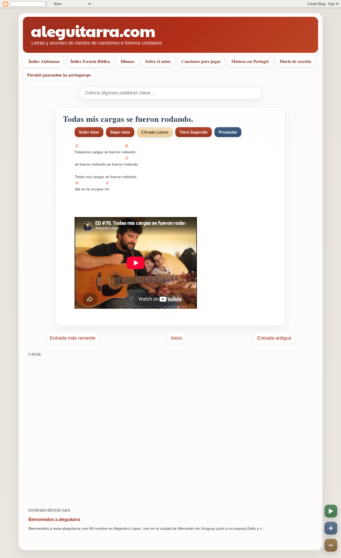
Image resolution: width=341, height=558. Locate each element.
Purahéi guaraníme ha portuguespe (59, 75)
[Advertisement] (170, 429)
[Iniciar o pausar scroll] (330, 511)
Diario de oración (295, 61)
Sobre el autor (158, 61)
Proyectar (228, 132)
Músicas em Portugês (250, 61)
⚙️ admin (170, 314)
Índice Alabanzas (44, 61)
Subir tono (89, 132)
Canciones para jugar (201, 61)
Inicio (176, 338)
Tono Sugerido (194, 132)
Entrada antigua (274, 338)
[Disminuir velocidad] (330, 545)
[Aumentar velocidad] (330, 528)
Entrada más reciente (72, 338)
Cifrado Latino (154, 132)
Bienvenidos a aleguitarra (54, 519)
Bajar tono (120, 132)
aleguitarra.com (93, 30)
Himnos (128, 61)
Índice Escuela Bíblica (90, 61)
